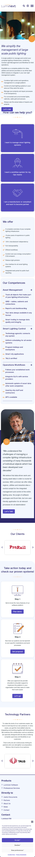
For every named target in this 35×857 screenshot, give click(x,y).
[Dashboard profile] (28, 6)
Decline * (17, 845)
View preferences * (17, 850)
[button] (32, 822)
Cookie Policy (11, 854)
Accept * (17, 840)
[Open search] (24, 6)
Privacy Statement (21, 854)
